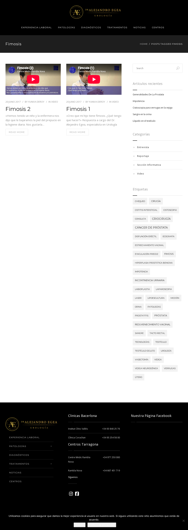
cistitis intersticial (146, 210)
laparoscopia (164, 289)
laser (138, 298)
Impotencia (138, 101)
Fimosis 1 (78, 109)
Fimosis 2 (18, 109)
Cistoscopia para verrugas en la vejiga (152, 107)
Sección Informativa (149, 164)
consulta (140, 219)
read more (17, 132)
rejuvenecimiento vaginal (152, 324)
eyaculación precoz (146, 254)
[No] (183, 520)
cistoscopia (170, 210)
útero (138, 377)
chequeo (140, 201)
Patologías (66, 27)
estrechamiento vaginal (149, 245)
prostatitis (141, 315)
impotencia (141, 271)
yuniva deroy (36, 101)
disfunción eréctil (146, 236)
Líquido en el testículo (144, 120)
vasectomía (141, 359)
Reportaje (143, 156)
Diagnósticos (91, 27)
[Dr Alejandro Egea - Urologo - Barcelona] (95, 10)
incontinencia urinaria (149, 280)
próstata (160, 315)
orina (138, 307)
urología (166, 350)
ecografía (168, 236)
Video (54, 101)
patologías (154, 307)
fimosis (169, 254)
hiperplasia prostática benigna (154, 263)
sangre (139, 333)
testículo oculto (145, 350)
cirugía (156, 201)
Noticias (139, 27)
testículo (161, 342)
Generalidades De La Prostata (148, 94)
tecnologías (142, 342)
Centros (158, 27)
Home (144, 44)
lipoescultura (156, 298)
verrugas (170, 368)
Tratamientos (117, 27)
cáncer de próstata (151, 227)
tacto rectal (157, 333)
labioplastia (142, 289)
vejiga (158, 359)
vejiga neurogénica (146, 368)
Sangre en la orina (142, 114)
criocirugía (161, 218)
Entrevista (143, 147)
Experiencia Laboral (36, 27)
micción (175, 298)
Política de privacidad (102, 524)
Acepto (79, 524)
